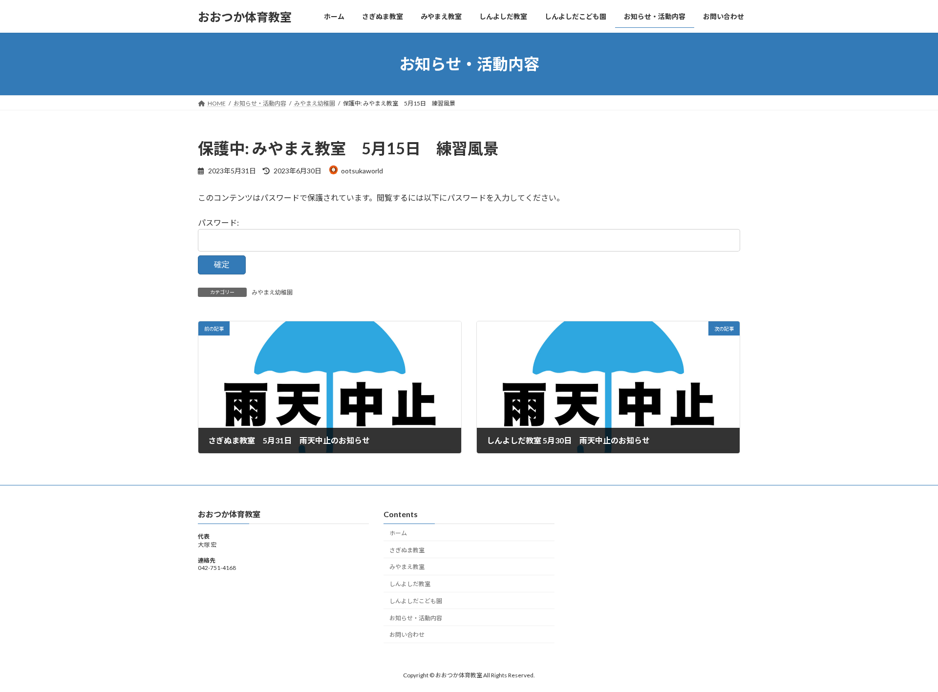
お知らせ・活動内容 (415, 617)
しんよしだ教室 (409, 583)
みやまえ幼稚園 (272, 292)
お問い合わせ (407, 634)
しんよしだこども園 (415, 601)
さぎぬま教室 (407, 549)
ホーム (398, 533)
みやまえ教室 (407, 566)
